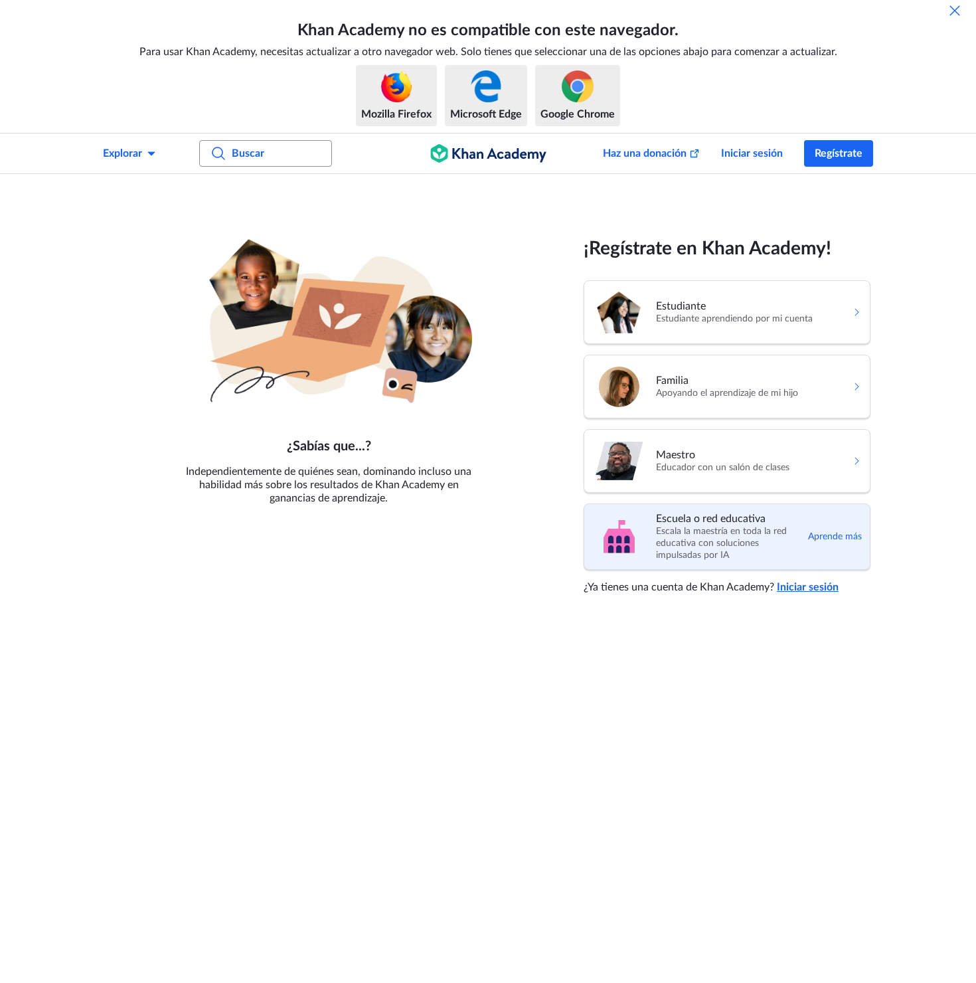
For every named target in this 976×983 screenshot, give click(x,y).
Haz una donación (645, 153)
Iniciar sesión (752, 153)
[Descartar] (954, 10)
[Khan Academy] (488, 153)
